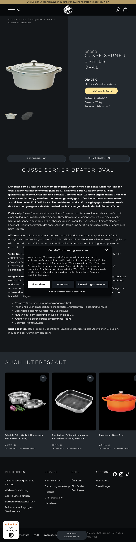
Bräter (49, 19)
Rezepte (49, 491)
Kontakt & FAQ (53, 480)
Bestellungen (103, 486)
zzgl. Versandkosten (108, 84)
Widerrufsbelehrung (17, 490)
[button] (106, 250)
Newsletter (51, 503)
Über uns (76, 480)
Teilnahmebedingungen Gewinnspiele (19, 509)
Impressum (50, 534)
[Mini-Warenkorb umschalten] (125, 9)
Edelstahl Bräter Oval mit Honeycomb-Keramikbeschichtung (24, 437)
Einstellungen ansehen (92, 284)
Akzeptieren (38, 284)
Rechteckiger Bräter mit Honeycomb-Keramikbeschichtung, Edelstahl (71, 437)
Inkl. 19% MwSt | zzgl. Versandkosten (20, 448)
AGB (36, 534)
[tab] (36, 158)
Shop (23, 19)
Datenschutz (78, 291)
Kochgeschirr (36, 19)
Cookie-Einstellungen (60, 291)
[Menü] (17, 523)
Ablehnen (63, 284)
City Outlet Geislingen (77, 488)
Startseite (12, 19)
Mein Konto (102, 480)
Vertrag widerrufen (72, 535)
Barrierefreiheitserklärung (20, 501)
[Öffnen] (11, 10)
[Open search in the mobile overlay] (19, 9)
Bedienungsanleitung (57, 486)
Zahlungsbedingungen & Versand (19, 482)
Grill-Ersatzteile (54, 497)
